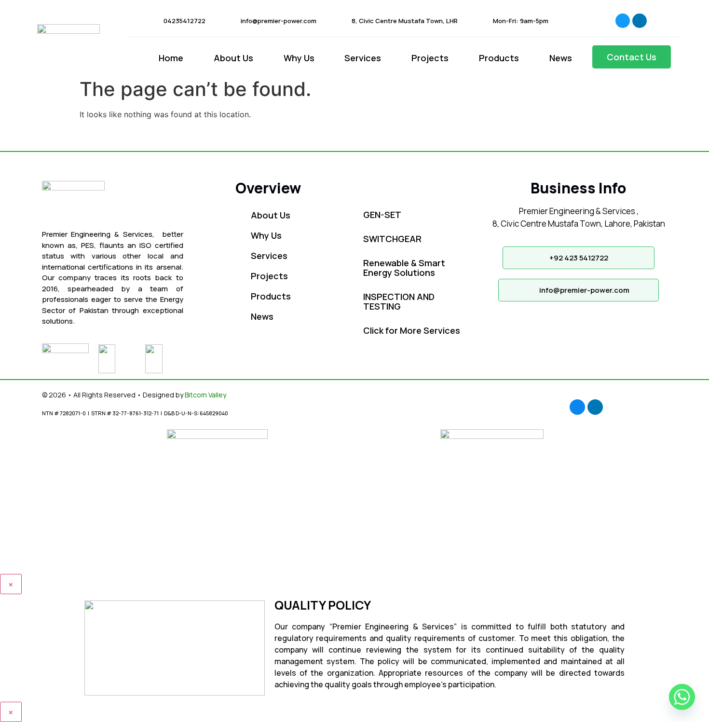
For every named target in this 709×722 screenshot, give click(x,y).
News (560, 58)
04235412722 (184, 20)
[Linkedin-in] (639, 21)
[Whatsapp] (682, 697)
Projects (430, 58)
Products (499, 58)
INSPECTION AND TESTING (399, 301)
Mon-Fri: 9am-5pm (520, 20)
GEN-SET (382, 214)
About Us (233, 58)
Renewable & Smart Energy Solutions (404, 267)
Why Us (299, 58)
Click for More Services (411, 330)
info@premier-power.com (278, 20)
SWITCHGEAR (392, 239)
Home (171, 58)
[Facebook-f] (622, 21)
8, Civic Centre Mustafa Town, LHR (405, 20)
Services (362, 58)
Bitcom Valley (205, 394)
